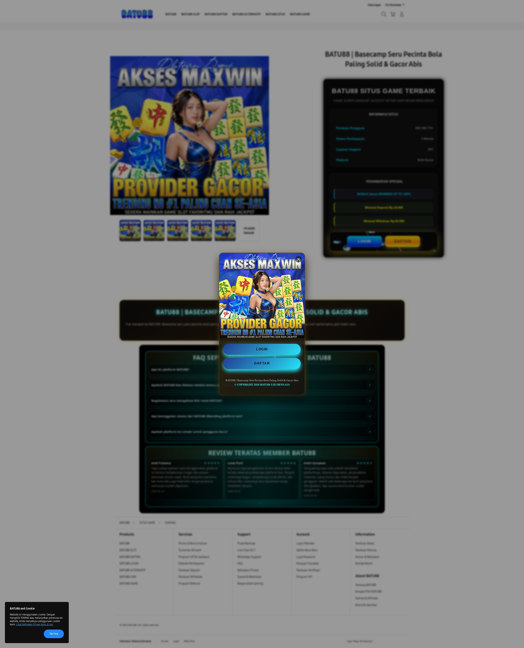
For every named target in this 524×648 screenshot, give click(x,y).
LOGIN (262, 349)
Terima (54, 634)
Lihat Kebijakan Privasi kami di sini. (35, 624)
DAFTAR (262, 363)
